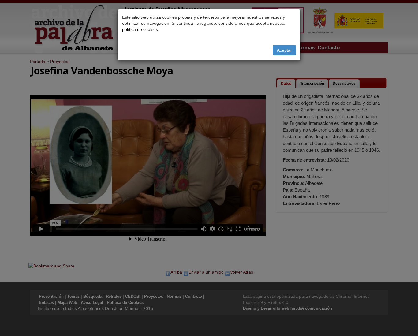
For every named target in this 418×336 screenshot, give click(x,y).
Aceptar (284, 50)
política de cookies (140, 29)
